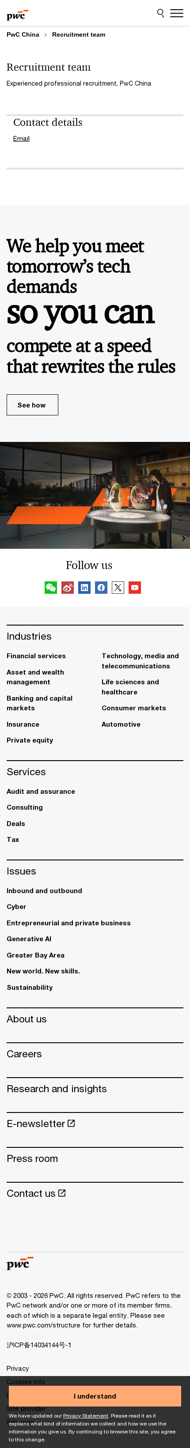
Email (21, 138)
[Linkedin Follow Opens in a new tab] (84, 588)
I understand (95, 1396)
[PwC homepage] (18, 13)
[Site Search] (160, 13)
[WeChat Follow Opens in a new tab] (51, 588)
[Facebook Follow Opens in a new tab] (101, 588)
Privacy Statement (85, 1415)
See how (31, 405)
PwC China (23, 34)
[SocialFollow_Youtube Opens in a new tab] (135, 588)
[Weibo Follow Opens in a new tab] (67, 588)
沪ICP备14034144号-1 (39, 1345)
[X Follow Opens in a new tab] (118, 588)
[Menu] (176, 13)
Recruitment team (78, 34)
